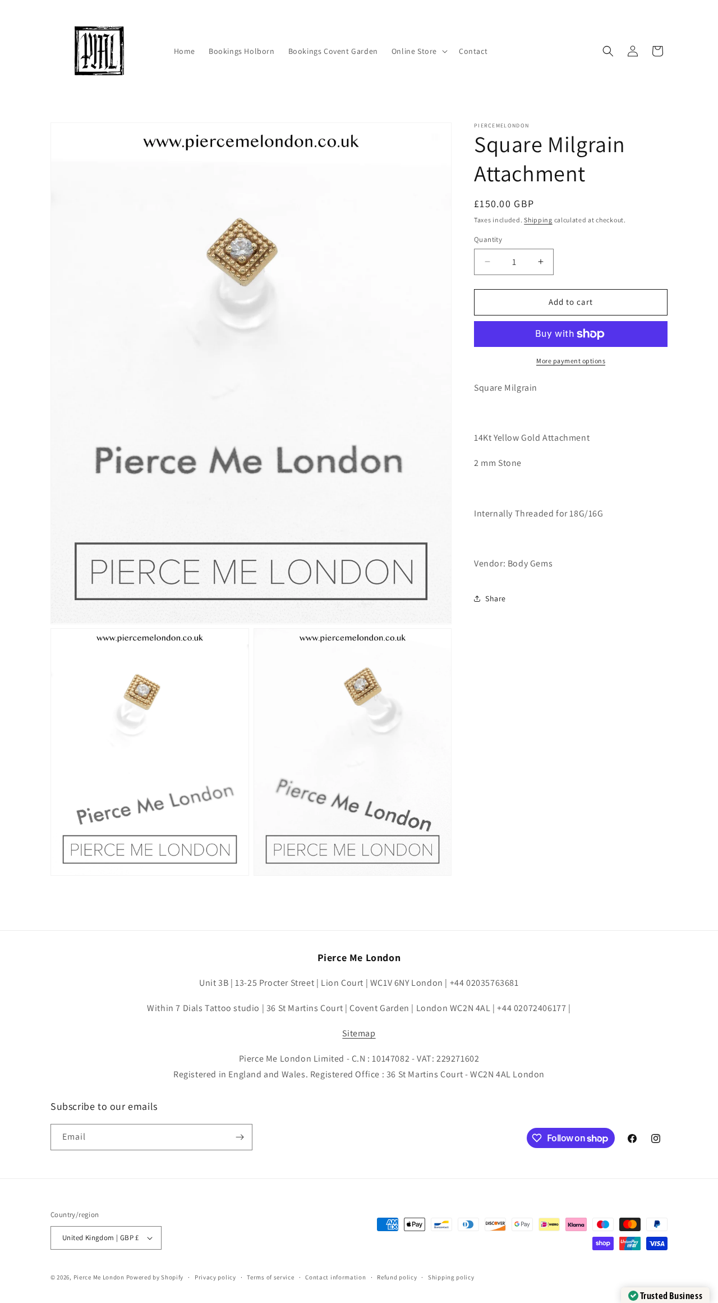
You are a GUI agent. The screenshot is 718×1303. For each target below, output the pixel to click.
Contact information (335, 1277)
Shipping (538, 220)
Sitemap (358, 1033)
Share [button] (495, 598)
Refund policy (397, 1277)
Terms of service (270, 1277)
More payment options (570, 360)
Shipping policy (451, 1277)
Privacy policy (215, 1277)
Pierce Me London (99, 1277)
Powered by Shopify (155, 1277)
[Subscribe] (239, 1137)
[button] (418, 51)
